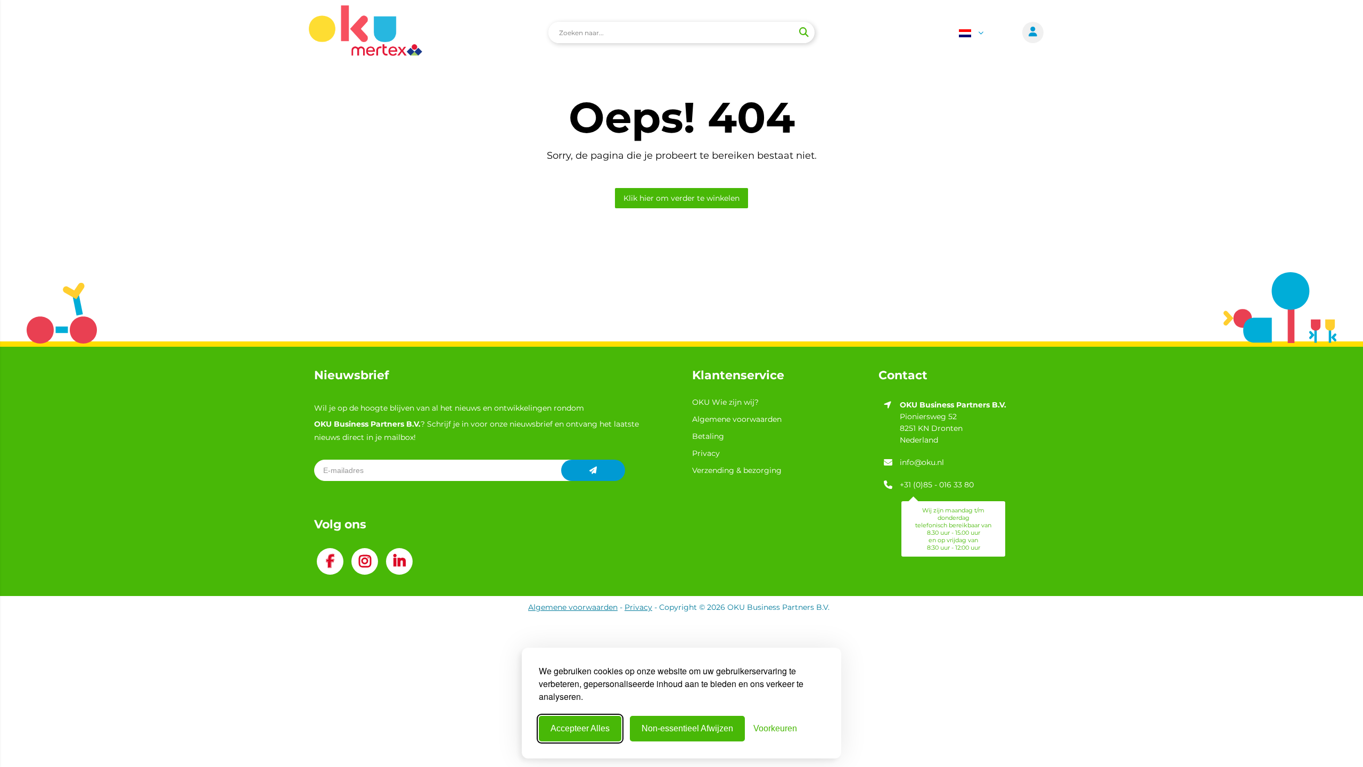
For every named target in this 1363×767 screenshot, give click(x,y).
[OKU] (365, 32)
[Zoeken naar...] (803, 32)
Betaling (708, 436)
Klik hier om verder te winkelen (681, 198)
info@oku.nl (922, 462)
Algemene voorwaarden (737, 419)
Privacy (706, 453)
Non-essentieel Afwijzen (687, 728)
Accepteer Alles (580, 728)
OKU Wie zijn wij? (725, 402)
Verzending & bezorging (737, 470)
